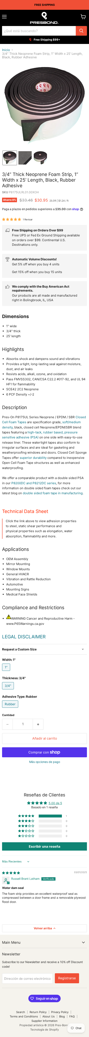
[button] (10, 158)
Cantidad (8, 715)
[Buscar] (81, 31)
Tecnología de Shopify (44, 1029)
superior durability (33, 458)
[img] (11, 873)
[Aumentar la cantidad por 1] (38, 724)
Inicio (6, 50)
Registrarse (67, 978)
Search (20, 1012)
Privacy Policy (60, 1012)
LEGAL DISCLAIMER (24, 636)
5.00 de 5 (55, 803)
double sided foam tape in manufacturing (53, 493)
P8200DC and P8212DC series (33, 483)
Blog (62, 1016)
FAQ (72, 1016)
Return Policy (38, 1012)
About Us (48, 1016)
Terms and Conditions (24, 1016)
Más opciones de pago (44, 762)
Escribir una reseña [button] (44, 846)
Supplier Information (44, 1020)
